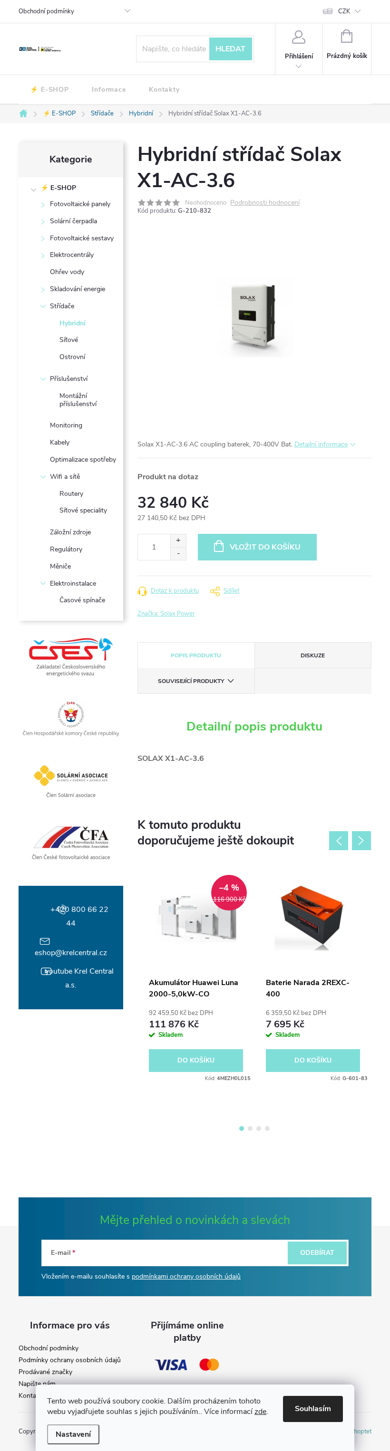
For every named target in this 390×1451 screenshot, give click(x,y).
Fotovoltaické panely (80, 204)
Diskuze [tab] (313, 655)
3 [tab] (258, 1128)
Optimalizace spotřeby (83, 459)
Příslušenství (69, 378)
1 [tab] (241, 1128)
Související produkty (191, 681)
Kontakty (32, 1396)
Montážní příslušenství (78, 399)
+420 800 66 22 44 (79, 916)
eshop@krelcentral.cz (71, 953)
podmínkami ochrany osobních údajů (186, 1276)
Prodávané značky (45, 1372)
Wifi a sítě (65, 476)
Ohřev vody (67, 271)
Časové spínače (82, 600)
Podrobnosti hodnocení (265, 203)
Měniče (60, 566)
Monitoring (66, 425)
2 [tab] (250, 1128)
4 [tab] (267, 1128)
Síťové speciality (83, 510)
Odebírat (317, 1252)
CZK (344, 11)
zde (260, 1411)
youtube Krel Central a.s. (79, 978)
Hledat (230, 49)
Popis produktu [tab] (196, 655)
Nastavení (73, 1434)
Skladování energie (77, 289)
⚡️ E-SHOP (58, 187)
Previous (338, 840)
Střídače (62, 306)
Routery (71, 493)
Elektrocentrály (72, 254)
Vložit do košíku (265, 547)
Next (361, 840)
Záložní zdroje (70, 532)
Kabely (59, 442)
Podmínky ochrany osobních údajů (70, 1360)
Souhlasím (313, 1409)
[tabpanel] (195, 975)
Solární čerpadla (73, 221)
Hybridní (72, 323)
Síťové (68, 339)
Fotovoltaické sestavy (82, 238)
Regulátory (66, 549)
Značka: (166, 613)
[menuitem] (49, 89)
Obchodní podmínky (46, 11)
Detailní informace (321, 444)
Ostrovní (72, 356)
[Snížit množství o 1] (178, 553)
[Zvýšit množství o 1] (178, 540)
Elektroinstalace (73, 583)
